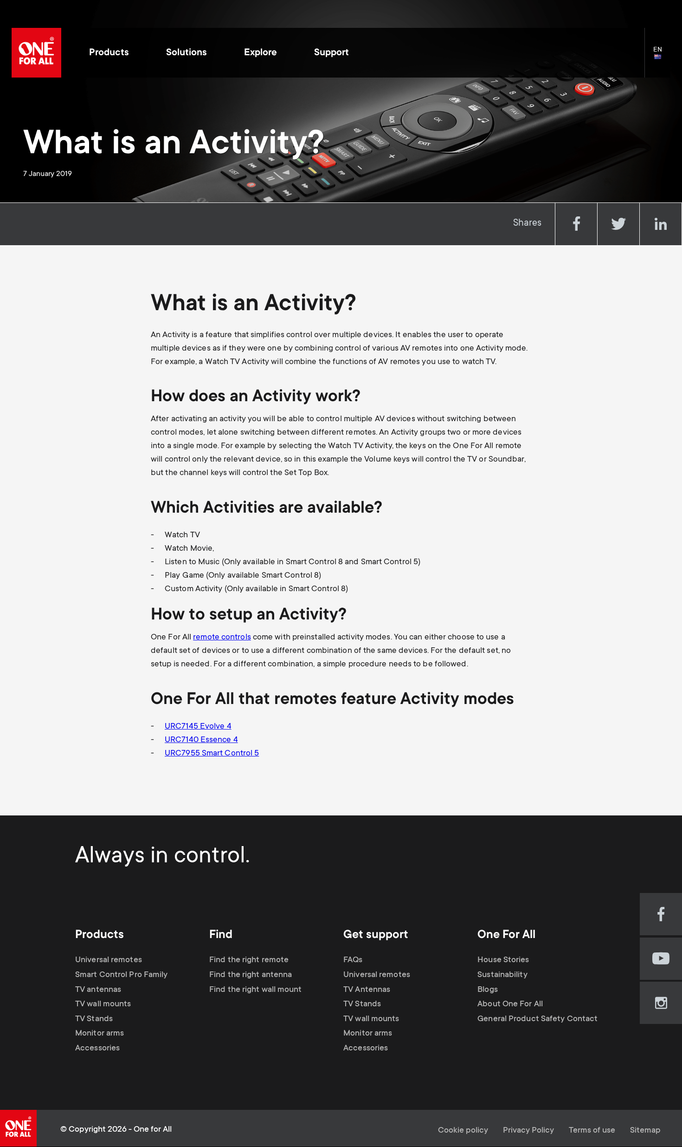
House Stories (503, 960)
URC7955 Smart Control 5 (212, 753)
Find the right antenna (250, 975)
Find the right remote (249, 960)
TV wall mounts (103, 1004)
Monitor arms (99, 1033)
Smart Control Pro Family (121, 975)
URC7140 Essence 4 (201, 740)
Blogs (487, 990)
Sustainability (502, 975)
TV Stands (94, 1019)
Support (331, 53)
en (661, 57)
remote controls (222, 637)
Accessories (97, 1048)
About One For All (510, 1004)
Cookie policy (463, 1130)
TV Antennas (366, 990)
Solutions (186, 53)
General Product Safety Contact (537, 1019)
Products (109, 53)
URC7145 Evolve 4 (198, 726)
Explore (260, 53)
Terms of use (592, 1130)
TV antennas (98, 990)
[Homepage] (36, 53)
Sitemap (645, 1130)
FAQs (352, 960)
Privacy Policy (528, 1130)
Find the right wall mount (255, 990)
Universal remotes (108, 960)
